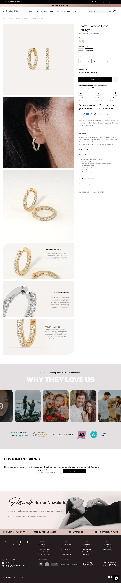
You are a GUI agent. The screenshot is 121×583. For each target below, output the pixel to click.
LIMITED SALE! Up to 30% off (60, 5)
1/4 (81, 61)
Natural (81, 50)
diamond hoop (65, 549)
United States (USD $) (9, 577)
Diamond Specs (83, 150)
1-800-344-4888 (10, 560)
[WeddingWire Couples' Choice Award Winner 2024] (104, 435)
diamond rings (42, 544)
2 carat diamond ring (44, 549)
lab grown (105, 552)
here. (97, 467)
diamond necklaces (87, 544)
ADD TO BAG (95, 79)
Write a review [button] (75, 471)
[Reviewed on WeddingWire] (93, 437)
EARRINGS (36, 11)
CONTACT (75, 11)
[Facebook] (109, 577)
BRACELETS (51, 11)
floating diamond (87, 552)
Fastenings (82, 134)
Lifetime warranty (84, 184)
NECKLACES (44, 11)
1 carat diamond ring (44, 547)
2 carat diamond (66, 554)
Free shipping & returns (86, 179)
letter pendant (86, 554)
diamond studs (65, 547)
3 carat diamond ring (44, 552)
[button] (116, 578)
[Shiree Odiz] (10, 11)
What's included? (84, 155)
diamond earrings (66, 544)
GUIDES (63, 11)
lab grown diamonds (44, 554)
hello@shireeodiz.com (11, 562)
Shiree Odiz (9, 582)
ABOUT (69, 11)
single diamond (86, 547)
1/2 (88, 61)
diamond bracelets (108, 544)
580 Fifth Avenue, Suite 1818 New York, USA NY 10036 (16, 566)
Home (4, 18)
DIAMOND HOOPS (20, 18)
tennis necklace (86, 549)
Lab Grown (89, 50)
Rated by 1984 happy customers (108, 2)
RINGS (30, 11)
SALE (57, 11)
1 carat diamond (65, 552)
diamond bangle (107, 547)
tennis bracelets (107, 549)
